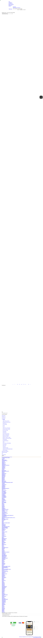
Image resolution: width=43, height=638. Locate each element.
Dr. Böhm (3, 491)
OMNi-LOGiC (4, 556)
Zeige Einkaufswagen (16, 7)
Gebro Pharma (4, 512)
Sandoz (6, 150)
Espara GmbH (4, 502)
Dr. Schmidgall (4, 496)
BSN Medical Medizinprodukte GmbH (7, 482)
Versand (5, 34)
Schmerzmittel (4, 444)
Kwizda (3, 530)
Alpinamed (4, 464)
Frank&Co (3, 508)
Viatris (3, 605)
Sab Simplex (4, 580)
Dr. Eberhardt (4, 492)
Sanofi (3, 582)
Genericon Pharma (7, 127)
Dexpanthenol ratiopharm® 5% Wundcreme (12, 167)
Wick (3, 611)
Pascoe (3, 562)
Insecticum (3, 525)
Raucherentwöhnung (5, 440)
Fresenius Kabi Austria (5, 509)
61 (28, 384)
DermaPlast (6, 35)
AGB (27, 636)
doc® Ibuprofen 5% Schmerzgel (9, 374)
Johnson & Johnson (5, 527)
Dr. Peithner (4, 495)
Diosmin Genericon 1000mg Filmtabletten (11, 282)
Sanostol (3, 583)
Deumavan (3, 487)
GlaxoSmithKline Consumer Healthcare (7, 515)
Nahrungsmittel (5, 439)
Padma (3, 560)
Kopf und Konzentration (6, 433)
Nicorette (3, 548)
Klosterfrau (4, 529)
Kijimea (3, 528)
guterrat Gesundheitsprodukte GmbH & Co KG (8, 517)
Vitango (3, 607)
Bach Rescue (4, 470)
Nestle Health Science (5, 547)
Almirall (3, 463)
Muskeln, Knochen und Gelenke (7, 438)
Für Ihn (4, 425)
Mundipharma (4, 544)
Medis (3, 541)
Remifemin (3, 575)
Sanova (3, 584)
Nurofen (3, 551)
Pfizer (3, 565)
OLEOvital (3, 554)
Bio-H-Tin (3, 476)
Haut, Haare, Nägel (5, 430)
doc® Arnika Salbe (6, 351)
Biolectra (3, 478)
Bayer (3, 472)
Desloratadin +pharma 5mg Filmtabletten (11, 98)
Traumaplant (4, 601)
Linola (3, 535)
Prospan (3, 570)
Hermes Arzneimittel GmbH (10, 357)
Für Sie (4, 426)
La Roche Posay (4, 531)
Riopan (3, 578)
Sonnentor (3, 590)
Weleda (3, 609)
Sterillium (3, 591)
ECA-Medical (4, 500)
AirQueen (3, 461)
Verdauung (4, 446)
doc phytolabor (4, 490)
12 (17, 384)
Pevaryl (3, 564)
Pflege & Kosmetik (4, 452)
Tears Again (4, 598)
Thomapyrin (4, 600)
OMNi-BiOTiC (4, 555)
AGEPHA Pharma (4, 460)
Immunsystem (4, 432)
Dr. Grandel (4, 493)
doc (5, 357)
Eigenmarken (3, 415)
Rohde (3, 579)
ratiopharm (6, 173)
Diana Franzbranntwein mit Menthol (10, 190)
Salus (3, 581)
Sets (2, 453)
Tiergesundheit (4, 454)
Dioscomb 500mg (6, 258)
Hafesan (3, 518)
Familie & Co (3, 416)
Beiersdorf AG (4, 473)
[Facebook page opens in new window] (1, 0)
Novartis (3, 550)
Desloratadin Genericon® (8, 121)
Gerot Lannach (4, 514)
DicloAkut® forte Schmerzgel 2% (10, 212)
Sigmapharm (4, 587)
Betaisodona (4, 475)
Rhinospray (3, 576)
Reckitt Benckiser (4, 573)
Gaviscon (3, 511)
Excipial (3, 505)
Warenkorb (14, 6)
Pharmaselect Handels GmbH (6, 566)
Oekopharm (4, 553)
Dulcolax (3, 498)
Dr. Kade (3, 494)
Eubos (3, 503)
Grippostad (3, 516)
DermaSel (6, 58)
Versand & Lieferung (31, 636)
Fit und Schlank (5, 424)
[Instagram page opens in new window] (2, 0)
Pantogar (3, 561)
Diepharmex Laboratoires (5, 488)
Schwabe (3, 585)
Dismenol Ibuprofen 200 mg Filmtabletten (11, 328)
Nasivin (3, 546)
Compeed (3, 485)
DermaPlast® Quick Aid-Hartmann (10, 29)
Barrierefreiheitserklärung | (36, 637)
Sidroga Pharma (4, 586)
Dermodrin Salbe (6, 75)
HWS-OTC (3, 524)
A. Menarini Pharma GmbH (6, 457)
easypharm (3, 499)
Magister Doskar (4, 538)
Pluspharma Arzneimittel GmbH (9, 104)
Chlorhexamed (4, 484)
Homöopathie (4, 431)
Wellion (3, 610)
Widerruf (40, 636)
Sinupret (3, 589)
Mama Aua (3, 539)
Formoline (3, 507)
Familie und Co (5, 423)
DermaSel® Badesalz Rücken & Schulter (11, 52)
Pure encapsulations (5, 571)
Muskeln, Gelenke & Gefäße (6, 437)
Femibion (3, 506)
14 (21, 384)
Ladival (3, 532)
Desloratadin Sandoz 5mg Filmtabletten (11, 144)
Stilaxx (3, 592)
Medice (3, 540)
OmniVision (4, 557)
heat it (3, 520)
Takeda (3, 595)
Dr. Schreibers (4, 497)
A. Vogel (3, 458)
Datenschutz (24, 636)
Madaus (3, 537)
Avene (3, 469)
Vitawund (3, 608)
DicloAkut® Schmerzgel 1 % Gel (9, 235)
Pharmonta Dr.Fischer (5, 567)
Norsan (3, 549)
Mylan (3, 545)
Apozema (3, 467)
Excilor (3, 504)
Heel (3, 521)
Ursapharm (4, 602)
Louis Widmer (4, 536)
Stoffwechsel (4, 445)
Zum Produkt (4, 36)
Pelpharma (3, 563)
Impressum (20, 636)
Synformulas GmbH (5, 594)
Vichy (3, 606)
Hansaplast (3, 519)
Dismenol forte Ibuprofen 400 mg (9, 305)
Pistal (3, 568)
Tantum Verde (4, 596)
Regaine (3, 574)
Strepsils (3, 593)
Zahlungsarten (36, 636)
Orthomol (3, 558)
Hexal (3, 523)
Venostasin (3, 603)
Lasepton (3, 533)
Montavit (6, 81)
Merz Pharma (6, 334)
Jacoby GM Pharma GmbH (6, 526)
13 (19, 384)
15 (23, 384)
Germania (3, 513)
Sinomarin (3, 588)
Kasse (19, 7)
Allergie (4, 419)
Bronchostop (4, 481)
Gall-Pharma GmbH (5, 510)
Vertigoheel (3, 604)
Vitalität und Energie (5, 447)
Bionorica (3, 479)
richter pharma (4, 577)
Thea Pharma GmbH (5, 599)
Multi (3, 543)
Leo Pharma (4, 534)
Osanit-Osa (3, 559)
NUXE (3, 552)
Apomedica (3, 466)
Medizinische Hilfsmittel (5, 451)
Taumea (3, 597)
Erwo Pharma (4, 501)
